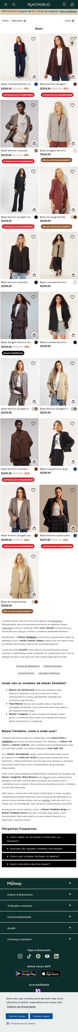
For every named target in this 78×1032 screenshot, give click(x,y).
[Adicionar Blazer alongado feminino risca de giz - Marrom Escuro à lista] (33, 297)
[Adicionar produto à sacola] (34, 77)
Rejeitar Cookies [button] (41, 1016)
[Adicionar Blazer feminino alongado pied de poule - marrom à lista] (33, 490)
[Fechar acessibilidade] (75, 38)
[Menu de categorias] (5, 4)
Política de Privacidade (21, 1006)
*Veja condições (68, 11)
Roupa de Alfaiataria (28, 665)
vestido (46, 800)
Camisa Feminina (52, 665)
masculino (7, 627)
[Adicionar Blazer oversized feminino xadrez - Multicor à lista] (72, 236)
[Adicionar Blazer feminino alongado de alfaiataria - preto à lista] (33, 171)
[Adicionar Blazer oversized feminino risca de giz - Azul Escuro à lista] (33, 38)
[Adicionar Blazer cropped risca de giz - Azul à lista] (72, 423)
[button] (21, 1023)
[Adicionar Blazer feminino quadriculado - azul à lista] (72, 490)
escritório (56, 620)
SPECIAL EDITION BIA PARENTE (56, 160)
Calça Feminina (26, 672)
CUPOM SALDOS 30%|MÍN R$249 (18, 95)
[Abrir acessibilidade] (72, 43)
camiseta (7, 741)
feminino (31, 636)
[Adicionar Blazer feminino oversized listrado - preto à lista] (33, 236)
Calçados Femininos (49, 672)
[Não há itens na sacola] (72, 4)
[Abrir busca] (13, 4)
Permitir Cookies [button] (17, 1016)
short (46, 776)
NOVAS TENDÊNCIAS (13, 353)
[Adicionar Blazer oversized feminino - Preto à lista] (72, 297)
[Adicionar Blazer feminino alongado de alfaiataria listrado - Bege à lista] (72, 363)
